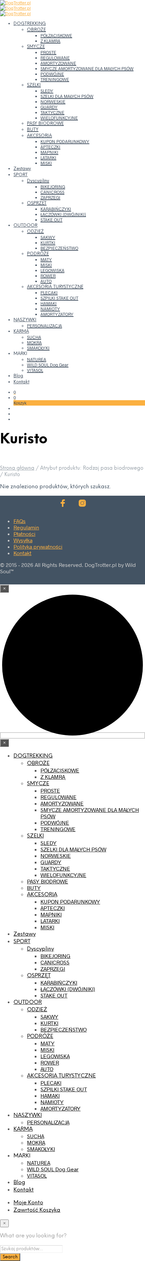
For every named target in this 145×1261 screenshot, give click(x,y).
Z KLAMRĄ (50, 41)
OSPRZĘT (37, 203)
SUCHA (34, 337)
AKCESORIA (39, 136)
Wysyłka (22, 540)
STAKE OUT (51, 219)
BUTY (32, 130)
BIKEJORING (52, 186)
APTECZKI (50, 146)
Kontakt (21, 382)
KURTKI (47, 242)
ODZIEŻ (35, 231)
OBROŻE (36, 30)
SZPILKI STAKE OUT (59, 298)
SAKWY (47, 237)
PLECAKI (49, 292)
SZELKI (34, 85)
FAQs (19, 521)
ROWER (48, 275)
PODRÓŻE (38, 254)
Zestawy (22, 169)
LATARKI (48, 157)
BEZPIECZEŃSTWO (59, 248)
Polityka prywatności (37, 546)
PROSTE (48, 52)
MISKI (46, 163)
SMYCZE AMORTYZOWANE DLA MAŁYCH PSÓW (87, 68)
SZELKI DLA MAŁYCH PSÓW (66, 96)
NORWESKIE (52, 101)
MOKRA (34, 342)
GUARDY (49, 107)
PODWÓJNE (52, 74)
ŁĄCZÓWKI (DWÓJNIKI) (63, 214)
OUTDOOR (25, 225)
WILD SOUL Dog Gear (47, 364)
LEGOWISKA (52, 270)
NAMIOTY (50, 308)
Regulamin (26, 527)
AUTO (46, 281)
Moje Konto (28, 1203)
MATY (46, 259)
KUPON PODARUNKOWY (64, 141)
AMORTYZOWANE (58, 63)
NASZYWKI (24, 320)
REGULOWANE (55, 57)
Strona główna (17, 468)
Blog (18, 376)
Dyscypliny (38, 181)
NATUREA (36, 359)
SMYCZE (36, 47)
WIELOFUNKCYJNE (59, 117)
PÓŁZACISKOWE (56, 35)
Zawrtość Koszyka (36, 1210)
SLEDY (46, 90)
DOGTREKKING (29, 24)
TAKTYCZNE (52, 112)
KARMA (21, 331)
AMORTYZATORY (57, 314)
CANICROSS (52, 192)
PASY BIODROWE (45, 123)
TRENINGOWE (54, 79)
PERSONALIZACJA (44, 325)
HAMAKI (48, 303)
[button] (14, 392)
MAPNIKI (49, 152)
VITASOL (35, 370)
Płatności (24, 533)
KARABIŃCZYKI (55, 209)
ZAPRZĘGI (50, 197)
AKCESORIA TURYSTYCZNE (55, 287)
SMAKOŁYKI (38, 348)
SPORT (20, 175)
